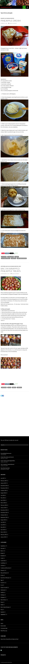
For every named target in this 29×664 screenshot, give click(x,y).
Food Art (2, 582)
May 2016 (3, 497)
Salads (2, 604)
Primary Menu (27, 7)
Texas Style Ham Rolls (5, 468)
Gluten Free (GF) (4, 587)
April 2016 (3, 500)
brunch (14, 387)
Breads (2, 553)
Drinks (2, 575)
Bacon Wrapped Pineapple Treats (11, 269)
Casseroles (3, 560)
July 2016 (3, 495)
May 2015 (3, 527)
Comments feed (4, 628)
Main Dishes (3, 599)
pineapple (14, 258)
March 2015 (3, 532)
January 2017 (3, 483)
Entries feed (3, 625)
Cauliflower (3, 563)
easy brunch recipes (6, 258)
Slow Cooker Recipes (5, 607)
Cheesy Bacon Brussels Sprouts (7, 457)
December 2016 (4, 485)
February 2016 (4, 505)
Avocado (2, 548)
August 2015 (3, 519)
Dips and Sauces (4, 572)
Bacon (7, 266)
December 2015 (4, 510)
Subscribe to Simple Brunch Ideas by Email (9, 639)
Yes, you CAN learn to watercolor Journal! (9, 440)
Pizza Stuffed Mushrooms (6, 453)
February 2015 (4, 534)
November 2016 (4, 488)
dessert (16, 256)
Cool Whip (4, 256)
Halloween (3, 590)
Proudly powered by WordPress (6, 662)
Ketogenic (3, 597)
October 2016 (4, 490)
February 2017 (4, 480)
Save (3, 253)
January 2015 (3, 537)
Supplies (2, 612)
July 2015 (3, 522)
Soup (2, 609)
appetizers (4, 387)
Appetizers (3, 266)
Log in (2, 623)
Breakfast (3, 555)
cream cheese (10, 256)
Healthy (2, 592)
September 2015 (4, 517)
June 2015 (3, 524)
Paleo (2, 602)
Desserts (3, 18)
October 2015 (4, 514)
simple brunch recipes (21, 258)
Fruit (20, 266)
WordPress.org (4, 630)
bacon (9, 387)
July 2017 (3, 478)
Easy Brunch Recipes (9, 18)
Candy (2, 558)
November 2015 (4, 512)
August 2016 (3, 492)
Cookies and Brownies (5, 567)
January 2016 (3, 507)
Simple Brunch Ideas (6, 7)
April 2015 (3, 529)
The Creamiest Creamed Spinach (7, 464)
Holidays (2, 594)
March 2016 (3, 502)
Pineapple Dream (11, 20)
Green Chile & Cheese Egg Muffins (8, 460)
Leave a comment (13, 23)
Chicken (2, 565)
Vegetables (3, 614)
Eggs (2, 580)
